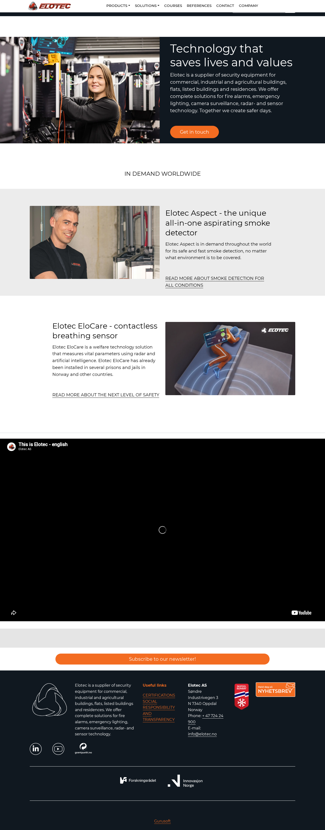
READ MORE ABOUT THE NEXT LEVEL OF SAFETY (105, 395)
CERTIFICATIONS (159, 695)
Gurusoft (162, 821)
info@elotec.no (202, 734)
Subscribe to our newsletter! (162, 659)
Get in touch (194, 132)
